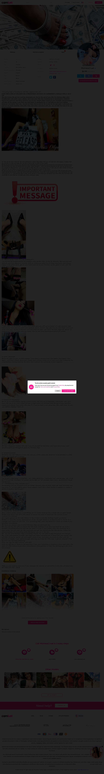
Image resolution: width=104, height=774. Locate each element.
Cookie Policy (61, 385)
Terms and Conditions (45, 387)
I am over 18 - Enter (68, 390)
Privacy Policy (56, 387)
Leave (57, 390)
